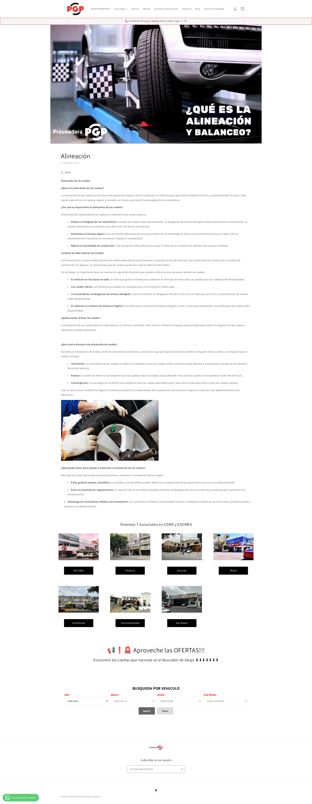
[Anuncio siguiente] (244, 21)
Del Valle (79, 570)
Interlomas (78, 623)
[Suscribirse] (181, 769)
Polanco (130, 570)
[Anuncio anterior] (67, 21)
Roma (233, 570)
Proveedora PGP (74, 796)
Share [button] (68, 172)
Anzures (182, 570)
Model (161, 694)
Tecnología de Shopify (91, 796)
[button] (121, 8)
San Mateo (182, 623)
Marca (115, 694)
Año (66, 694)
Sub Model (210, 694)
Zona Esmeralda (130, 623)
